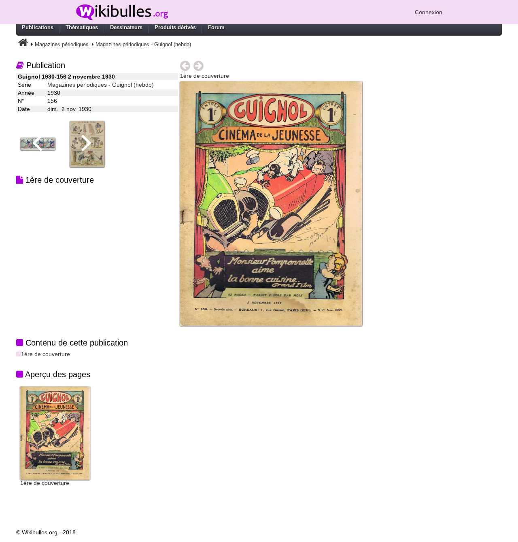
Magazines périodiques (62, 44)
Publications (37, 27)
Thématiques (82, 27)
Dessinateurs (126, 27)
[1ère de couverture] (55, 432)
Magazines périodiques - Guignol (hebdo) (143, 44)
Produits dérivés (175, 27)
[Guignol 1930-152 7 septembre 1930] (41, 143)
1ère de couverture (45, 354)
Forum (216, 27)
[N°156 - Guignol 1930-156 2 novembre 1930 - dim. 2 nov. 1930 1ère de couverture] (271, 203)
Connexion (428, 12)
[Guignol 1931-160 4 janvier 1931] (90, 143)
